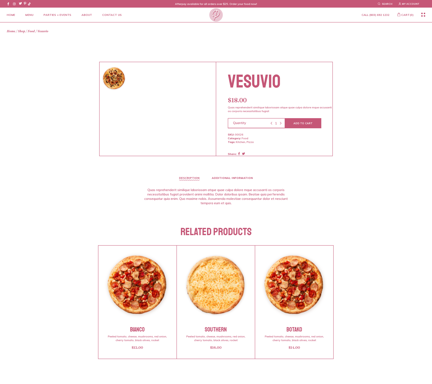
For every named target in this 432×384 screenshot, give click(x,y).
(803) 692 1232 (379, 15)
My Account (411, 3)
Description (189, 178)
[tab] (189, 179)
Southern (216, 329)
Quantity (239, 123)
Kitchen (240, 142)
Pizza (250, 142)
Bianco (137, 329)
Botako (294, 329)
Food (245, 138)
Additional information (232, 178)
